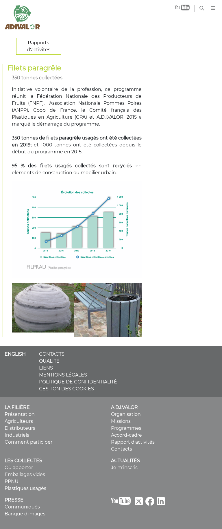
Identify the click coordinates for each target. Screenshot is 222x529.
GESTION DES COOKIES (66, 389)
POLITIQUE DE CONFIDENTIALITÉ (78, 382)
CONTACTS (51, 354)
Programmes (126, 428)
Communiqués (22, 507)
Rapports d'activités (38, 46)
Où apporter (19, 467)
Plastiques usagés (25, 488)
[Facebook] (149, 503)
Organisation (126, 414)
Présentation (20, 414)
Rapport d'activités (133, 442)
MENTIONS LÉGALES (63, 375)
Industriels (17, 435)
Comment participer (28, 442)
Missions (121, 421)
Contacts (121, 449)
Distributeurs (20, 428)
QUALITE (49, 361)
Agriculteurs (19, 421)
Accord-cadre (126, 435)
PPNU (11, 481)
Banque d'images (25, 514)
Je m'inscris (124, 467)
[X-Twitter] (139, 503)
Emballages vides (25, 474)
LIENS (46, 368)
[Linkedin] (161, 503)
